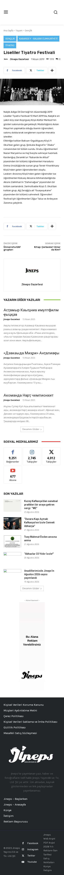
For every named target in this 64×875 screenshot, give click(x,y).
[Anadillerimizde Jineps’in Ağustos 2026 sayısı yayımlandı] (12, 575)
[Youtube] (23, 862)
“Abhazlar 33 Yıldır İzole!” (39, 553)
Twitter (31, 855)
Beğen (13, 450)
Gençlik (28, 30)
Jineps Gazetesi (19, 59)
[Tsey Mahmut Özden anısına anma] (12, 541)
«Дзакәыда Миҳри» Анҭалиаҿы (31, 353)
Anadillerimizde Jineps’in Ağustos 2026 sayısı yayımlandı (39, 574)
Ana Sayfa (8, 30)
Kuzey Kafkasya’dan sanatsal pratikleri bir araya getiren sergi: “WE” (41, 505)
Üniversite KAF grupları (12, 248)
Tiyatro (9, 45)
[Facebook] (23, 843)
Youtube (32, 861)
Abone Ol (13, 468)
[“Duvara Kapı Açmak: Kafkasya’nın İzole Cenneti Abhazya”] (12, 523)
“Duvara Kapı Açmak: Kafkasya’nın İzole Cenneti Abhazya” (39, 522)
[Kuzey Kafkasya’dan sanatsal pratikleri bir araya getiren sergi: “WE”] (12, 505)
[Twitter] (23, 856)
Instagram (32, 849)
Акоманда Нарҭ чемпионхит (29, 395)
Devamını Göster (30, 429)
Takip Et (32, 450)
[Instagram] (23, 849)
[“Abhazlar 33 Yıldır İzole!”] (12, 558)
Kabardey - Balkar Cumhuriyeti (38, 38)
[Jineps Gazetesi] (6, 59)
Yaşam (19, 30)
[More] (52, 70)
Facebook (32, 843)
